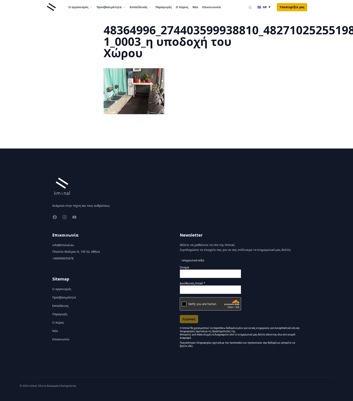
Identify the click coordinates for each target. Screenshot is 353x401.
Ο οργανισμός (61, 289)
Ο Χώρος (182, 7)
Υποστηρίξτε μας (292, 7)
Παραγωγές (163, 7)
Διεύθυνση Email (192, 283)
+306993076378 (63, 258)
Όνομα (184, 267)
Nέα (195, 7)
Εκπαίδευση (60, 306)
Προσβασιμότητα (64, 297)
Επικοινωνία (211, 7)
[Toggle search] (250, 7)
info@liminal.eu (63, 245)
